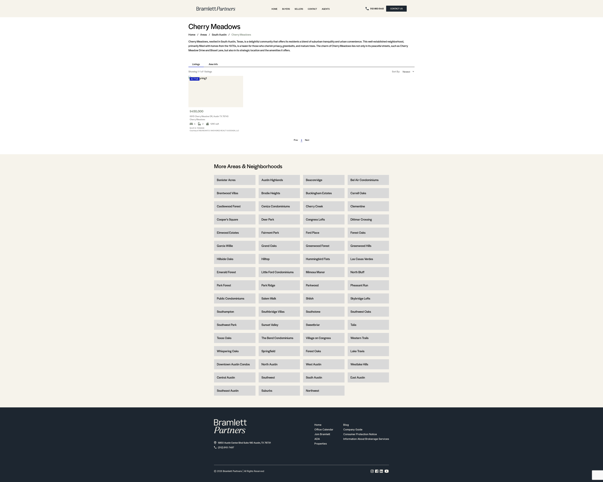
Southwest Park (226, 325)
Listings (196, 64)
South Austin (219, 34)
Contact (312, 8)
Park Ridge (268, 285)
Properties (320, 443)
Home (274, 8)
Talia (353, 325)
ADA (317, 438)
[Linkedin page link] (381, 471)
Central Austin (226, 377)
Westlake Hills (359, 364)
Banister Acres (226, 180)
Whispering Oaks (228, 351)
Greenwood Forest (317, 246)
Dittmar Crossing (361, 219)
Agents (326, 8)
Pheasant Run (359, 285)
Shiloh (310, 298)
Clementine (357, 206)
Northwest (312, 390)
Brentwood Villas (227, 193)
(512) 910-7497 (226, 447)
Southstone (313, 311)
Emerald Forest (226, 272)
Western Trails (359, 338)
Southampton (225, 311)
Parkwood (312, 285)
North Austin (269, 364)
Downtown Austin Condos (233, 364)
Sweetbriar (313, 325)
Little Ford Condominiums (277, 272)
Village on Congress (318, 338)
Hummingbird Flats (318, 259)
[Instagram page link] (372, 471)
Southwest (268, 377)
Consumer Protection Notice (360, 434)
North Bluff (357, 272)
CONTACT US (396, 8)
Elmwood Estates (228, 232)
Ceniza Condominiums (275, 206)
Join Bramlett (322, 434)
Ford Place (312, 232)
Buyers (286, 8)
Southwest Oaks (360, 311)
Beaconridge (314, 180)
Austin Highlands (272, 180)
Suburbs (266, 390)
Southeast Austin (228, 390)
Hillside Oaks (225, 259)
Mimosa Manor (315, 272)
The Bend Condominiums (277, 338)
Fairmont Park (270, 232)
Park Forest (224, 285)
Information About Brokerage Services (366, 438)
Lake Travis (357, 351)
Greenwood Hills (360, 246)
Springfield (268, 351)
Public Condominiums (230, 298)
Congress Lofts (315, 219)
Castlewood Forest (229, 206)
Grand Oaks (269, 246)
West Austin (313, 364)
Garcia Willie (225, 246)
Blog (346, 424)
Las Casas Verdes (361, 259)
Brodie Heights (270, 193)
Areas (203, 34)
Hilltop (265, 259)
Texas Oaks (224, 338)
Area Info (213, 64)
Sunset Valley (269, 325)
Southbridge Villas (273, 311)
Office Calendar (323, 429)
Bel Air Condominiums (364, 180)
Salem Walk (268, 298)
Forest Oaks (358, 232)
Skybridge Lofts (360, 298)
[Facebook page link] (376, 471)
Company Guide (352, 429)
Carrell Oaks (358, 193)
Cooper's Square (227, 219)
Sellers (299, 8)
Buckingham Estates (319, 193)
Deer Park (267, 219)
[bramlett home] (216, 9)
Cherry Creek (314, 206)
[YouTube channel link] (386, 471)
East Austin (357, 377)
